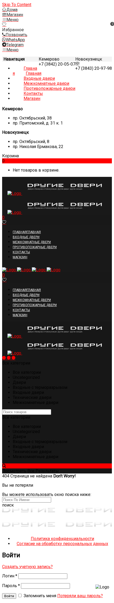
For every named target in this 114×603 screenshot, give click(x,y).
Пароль (11, 585)
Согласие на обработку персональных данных (62, 543)
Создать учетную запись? (27, 566)
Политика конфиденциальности (62, 538)
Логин (9, 575)
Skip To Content (16, 4)
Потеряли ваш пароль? (80, 595)
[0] (4, 24)
